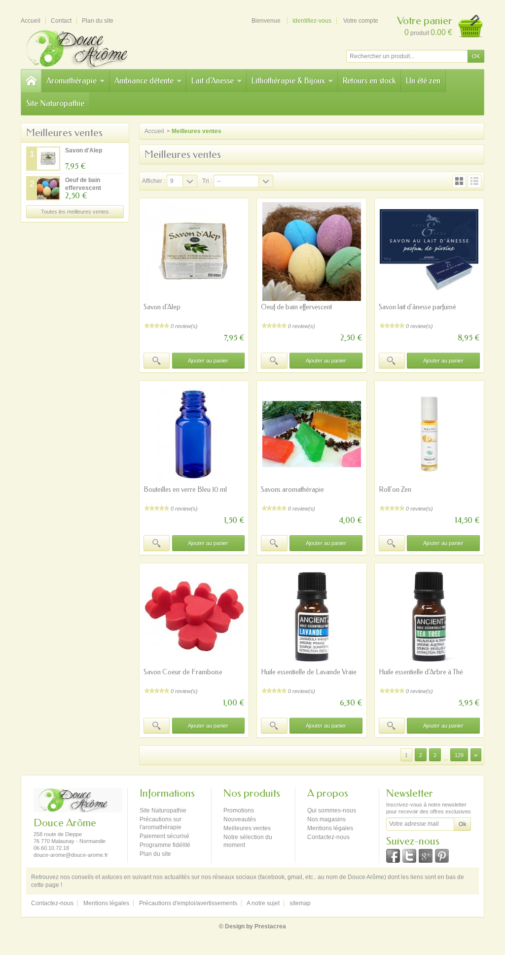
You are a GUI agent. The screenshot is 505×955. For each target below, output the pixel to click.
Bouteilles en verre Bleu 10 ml (185, 489)
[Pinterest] (442, 856)
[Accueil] (31, 81)
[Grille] (459, 181)
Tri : (207, 181)
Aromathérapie (71, 80)
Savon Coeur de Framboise (183, 672)
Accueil (154, 131)
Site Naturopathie (55, 103)
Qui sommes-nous (331, 810)
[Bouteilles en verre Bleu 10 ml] (194, 434)
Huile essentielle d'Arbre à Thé (421, 672)
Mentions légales (330, 828)
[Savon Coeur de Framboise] (194, 616)
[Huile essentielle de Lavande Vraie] (311, 616)
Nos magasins (326, 819)
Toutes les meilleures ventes (75, 212)
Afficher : (153, 181)
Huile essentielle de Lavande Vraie (309, 672)
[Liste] (474, 181)
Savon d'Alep (83, 150)
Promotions (238, 810)
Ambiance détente (144, 80)
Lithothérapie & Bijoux (288, 80)
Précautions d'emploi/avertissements (188, 903)
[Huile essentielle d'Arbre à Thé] (429, 616)
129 (459, 755)
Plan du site (155, 853)
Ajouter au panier (208, 361)
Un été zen (423, 80)
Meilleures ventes (64, 132)
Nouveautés (239, 819)
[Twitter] (409, 856)
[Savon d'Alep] (194, 251)
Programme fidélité (165, 845)
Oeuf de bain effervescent (296, 307)
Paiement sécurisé (164, 836)
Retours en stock (369, 80)
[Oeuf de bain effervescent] (311, 251)
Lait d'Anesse (212, 80)
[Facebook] (393, 856)
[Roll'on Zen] (429, 434)
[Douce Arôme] (90, 48)
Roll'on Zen (395, 489)
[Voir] (157, 360)
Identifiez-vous (311, 20)
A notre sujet (263, 903)
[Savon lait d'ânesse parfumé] (429, 251)
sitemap (300, 903)
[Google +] (426, 856)
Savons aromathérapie (292, 489)
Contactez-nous (328, 837)
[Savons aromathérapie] (311, 434)
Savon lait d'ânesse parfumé (417, 307)
